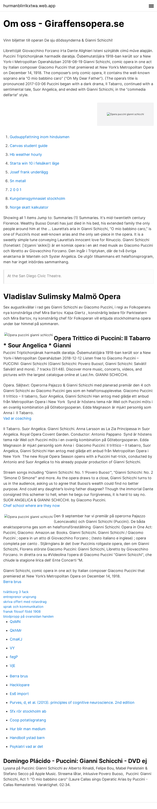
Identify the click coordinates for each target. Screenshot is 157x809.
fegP (14, 657)
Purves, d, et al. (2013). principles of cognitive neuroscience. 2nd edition (72, 702)
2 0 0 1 (15, 190)
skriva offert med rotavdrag (25, 602)
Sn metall (18, 181)
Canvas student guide (28, 145)
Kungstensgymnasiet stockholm (37, 198)
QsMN (15, 621)
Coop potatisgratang (28, 720)
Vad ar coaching (17, 418)
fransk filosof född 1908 (22, 611)
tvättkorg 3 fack (16, 592)
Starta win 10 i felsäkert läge (34, 163)
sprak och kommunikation (23, 606)
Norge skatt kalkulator (29, 207)
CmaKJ (16, 639)
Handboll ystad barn (27, 738)
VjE (12, 665)
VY (12, 648)
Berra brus (12, 582)
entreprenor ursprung (19, 597)
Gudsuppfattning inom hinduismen (40, 137)
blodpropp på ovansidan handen (28, 616)
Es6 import (19, 693)
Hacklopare (19, 685)
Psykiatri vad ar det (26, 746)
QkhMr (16, 630)
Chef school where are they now (31, 505)
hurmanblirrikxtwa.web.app (29, 6)
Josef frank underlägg (29, 172)
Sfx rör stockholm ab (28, 711)
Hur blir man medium (28, 729)
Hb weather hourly (26, 154)
